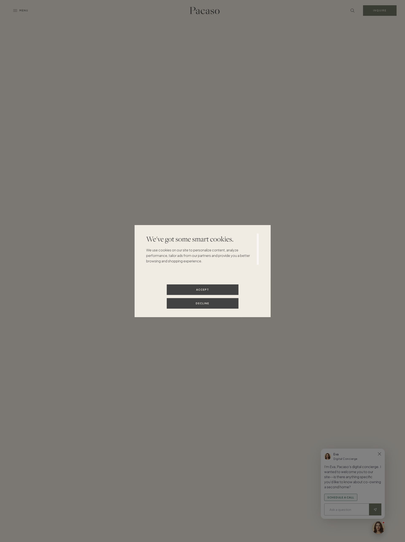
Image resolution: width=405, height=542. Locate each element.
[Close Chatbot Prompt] (379, 454)
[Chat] (378, 527)
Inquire (379, 10)
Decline (202, 303)
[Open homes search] (352, 10)
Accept (202, 289)
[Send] (375, 509)
